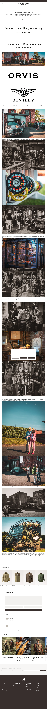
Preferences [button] (13, 355)
